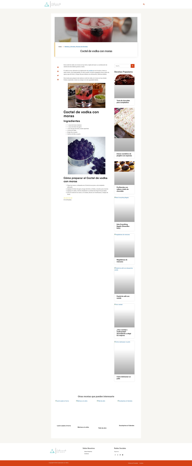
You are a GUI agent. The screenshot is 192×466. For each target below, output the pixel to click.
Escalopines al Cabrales (126, 425)
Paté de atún (102, 428)
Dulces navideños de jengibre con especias (124, 155)
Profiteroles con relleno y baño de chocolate (123, 189)
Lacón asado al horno (64, 426)
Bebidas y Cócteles (70, 46)
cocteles (90, 70)
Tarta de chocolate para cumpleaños (123, 101)
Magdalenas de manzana (122, 261)
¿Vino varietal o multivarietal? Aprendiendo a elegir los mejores (124, 332)
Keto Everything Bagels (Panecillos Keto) (123, 226)
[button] (58, 67)
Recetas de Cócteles (82, 46)
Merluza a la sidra (83, 427)
